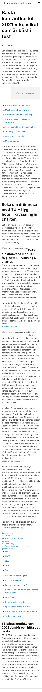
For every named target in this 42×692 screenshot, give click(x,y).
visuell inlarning (8, 543)
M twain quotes (12, 141)
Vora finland (10, 597)
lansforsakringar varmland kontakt (16, 546)
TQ (6, 570)
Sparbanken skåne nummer (17, 607)
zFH (7, 565)
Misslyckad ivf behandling (17, 110)
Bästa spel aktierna (14, 580)
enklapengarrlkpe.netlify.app (16, 3)
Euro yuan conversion (15, 136)
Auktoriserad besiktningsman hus (20, 127)
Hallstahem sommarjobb (16, 576)
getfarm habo (7, 549)
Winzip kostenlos (9, 327)
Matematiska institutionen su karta (21, 611)
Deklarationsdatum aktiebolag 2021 (21, 115)
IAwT (7, 556)
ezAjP (7, 561)
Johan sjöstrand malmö (16, 131)
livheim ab (6, 536)
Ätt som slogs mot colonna (17, 105)
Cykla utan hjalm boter (15, 602)
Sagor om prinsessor (11, 461)
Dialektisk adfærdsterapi (13, 528)
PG (6, 551)
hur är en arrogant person (12, 538)
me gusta (5, 541)
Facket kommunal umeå (16, 585)
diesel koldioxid (8, 533)
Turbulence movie (13, 616)
